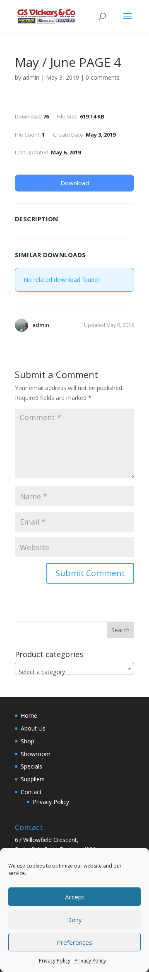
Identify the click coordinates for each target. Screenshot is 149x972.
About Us (33, 728)
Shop (27, 741)
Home (29, 715)
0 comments (103, 77)
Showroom (35, 754)
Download (74, 183)
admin (31, 77)
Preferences (74, 942)
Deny (74, 919)
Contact (31, 792)
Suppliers (33, 779)
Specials (31, 766)
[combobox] (74, 668)
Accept (74, 897)
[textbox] (74, 672)
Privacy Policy (54, 960)
